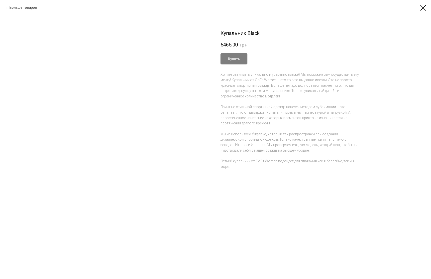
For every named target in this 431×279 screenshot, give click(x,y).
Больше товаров (23, 7)
